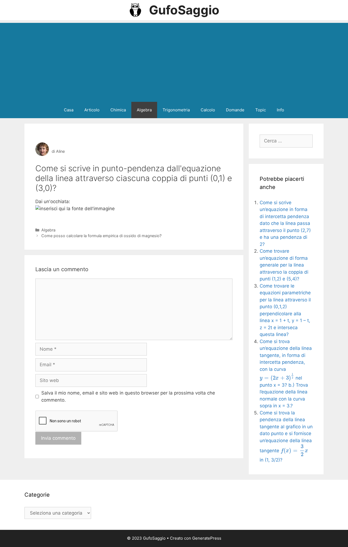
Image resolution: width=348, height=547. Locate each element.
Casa (68, 109)
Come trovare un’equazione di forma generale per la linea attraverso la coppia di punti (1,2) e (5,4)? (284, 265)
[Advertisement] (174, 61)
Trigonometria (176, 109)
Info (280, 109)
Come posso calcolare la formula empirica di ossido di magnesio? (101, 235)
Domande (235, 109)
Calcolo (208, 109)
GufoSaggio (184, 9)
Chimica (118, 109)
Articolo (92, 109)
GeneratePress (206, 538)
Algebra (144, 109)
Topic (260, 109)
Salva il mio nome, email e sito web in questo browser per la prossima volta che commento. (128, 396)
